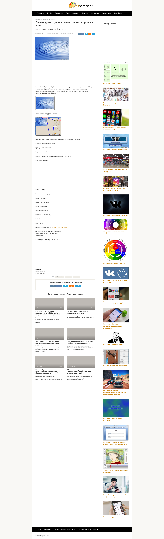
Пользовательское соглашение (89, 529)
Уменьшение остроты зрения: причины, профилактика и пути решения (47, 343)
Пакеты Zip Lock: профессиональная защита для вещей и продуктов (47, 371)
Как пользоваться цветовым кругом (115, 263)
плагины (69, 277)
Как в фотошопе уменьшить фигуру (115, 366)
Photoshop (60, 277)
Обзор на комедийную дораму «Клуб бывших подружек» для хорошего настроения (79, 371)
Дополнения (54, 33)
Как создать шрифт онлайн (112, 83)
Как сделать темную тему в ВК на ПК (115, 215)
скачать (77, 277)
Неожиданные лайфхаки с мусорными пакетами (77, 312)
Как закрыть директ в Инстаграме (114, 517)
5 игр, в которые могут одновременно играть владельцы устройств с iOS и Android (114, 392)
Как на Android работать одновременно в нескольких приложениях (112, 326)
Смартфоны (118, 13)
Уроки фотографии (72, 13)
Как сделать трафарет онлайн (113, 344)
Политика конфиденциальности (65, 529)
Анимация (40, 13)
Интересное (95, 13)
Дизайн (49, 13)
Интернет (85, 13)
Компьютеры (106, 13)
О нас (39, 529)
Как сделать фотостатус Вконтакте (115, 149)
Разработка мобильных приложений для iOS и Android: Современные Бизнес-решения (47, 313)
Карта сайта (47, 529)
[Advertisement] (65, 73)
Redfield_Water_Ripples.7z (59, 227)
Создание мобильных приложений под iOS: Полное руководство (80, 342)
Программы (59, 13)
